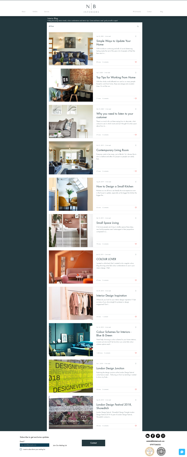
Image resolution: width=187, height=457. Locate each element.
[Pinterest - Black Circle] (158, 436)
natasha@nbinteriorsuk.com (155, 441)
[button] (138, 26)
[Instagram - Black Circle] (163, 436)
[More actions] (136, 36)
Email (22, 442)
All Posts (51, 26)
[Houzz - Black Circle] (148, 436)
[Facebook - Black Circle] (153, 436)
